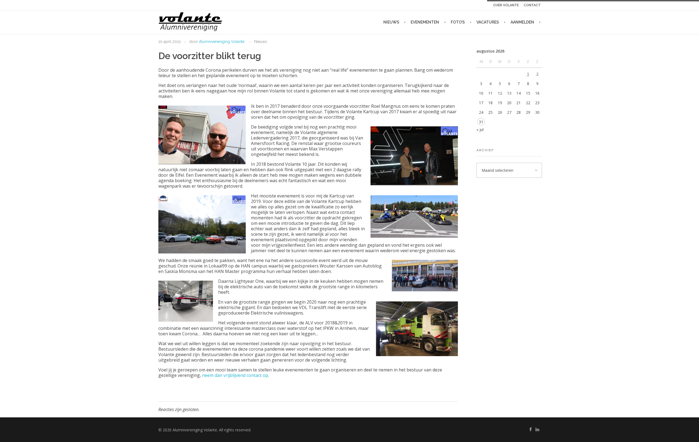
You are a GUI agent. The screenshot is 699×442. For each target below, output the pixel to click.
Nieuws (260, 41)
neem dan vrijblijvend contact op (235, 375)
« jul (480, 129)
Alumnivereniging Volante (221, 41)
